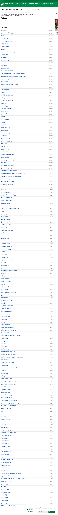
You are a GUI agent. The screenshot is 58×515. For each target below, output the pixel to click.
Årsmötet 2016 (3, 376)
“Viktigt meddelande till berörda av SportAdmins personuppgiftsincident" (13, 73)
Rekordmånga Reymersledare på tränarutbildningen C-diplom (11, 335)
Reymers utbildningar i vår (5, 497)
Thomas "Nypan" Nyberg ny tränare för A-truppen (9, 503)
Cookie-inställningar (4, 511)
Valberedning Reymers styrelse (6, 224)
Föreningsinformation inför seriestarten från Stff (9, 171)
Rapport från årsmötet (4, 143)
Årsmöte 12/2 (3, 124)
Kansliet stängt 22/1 (4, 500)
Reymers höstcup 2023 (5, 119)
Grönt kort (2, 340)
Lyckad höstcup (3, 411)
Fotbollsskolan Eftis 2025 (5, 89)
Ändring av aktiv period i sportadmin (7, 305)
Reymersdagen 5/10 (4, 484)
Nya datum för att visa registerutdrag (7, 184)
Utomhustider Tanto (4, 325)
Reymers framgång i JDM (5, 244)
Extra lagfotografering (4, 438)
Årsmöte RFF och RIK (4, 106)
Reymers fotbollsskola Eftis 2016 (6, 387)
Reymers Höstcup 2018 (5, 248)
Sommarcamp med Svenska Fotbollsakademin (8, 354)
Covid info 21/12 (4, 152)
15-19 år (13, 1)
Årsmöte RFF (3, 122)
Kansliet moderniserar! (4, 338)
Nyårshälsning (3, 105)
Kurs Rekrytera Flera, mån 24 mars (6, 495)
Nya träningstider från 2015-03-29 (6, 462)
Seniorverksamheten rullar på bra (6, 132)
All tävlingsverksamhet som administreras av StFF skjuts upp (11, 170)
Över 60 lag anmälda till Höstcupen (6, 200)
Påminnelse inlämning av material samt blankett (9, 292)
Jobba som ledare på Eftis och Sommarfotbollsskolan (10, 208)
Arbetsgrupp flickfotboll (5, 368)
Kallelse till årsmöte (4, 303)
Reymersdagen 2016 (4, 373)
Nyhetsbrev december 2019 (5, 186)
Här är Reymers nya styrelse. (5, 492)
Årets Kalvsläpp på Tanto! (5, 494)
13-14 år (18, 1)
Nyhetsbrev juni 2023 (4, 117)
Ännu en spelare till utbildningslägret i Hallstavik (9, 432)
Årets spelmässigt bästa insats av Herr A (7, 232)
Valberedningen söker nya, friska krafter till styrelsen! (9, 84)
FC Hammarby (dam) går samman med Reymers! (9, 400)
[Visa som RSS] (38, 9)
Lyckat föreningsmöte (4, 54)
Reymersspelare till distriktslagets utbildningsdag (9, 405)
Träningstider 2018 (4, 251)
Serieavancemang (4, 114)
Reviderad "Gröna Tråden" (5, 289)
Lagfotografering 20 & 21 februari (6, 378)
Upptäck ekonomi (4, 65)
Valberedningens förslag (5, 46)
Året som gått (3, 386)
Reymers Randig (3, 486)
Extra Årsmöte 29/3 (4, 135)
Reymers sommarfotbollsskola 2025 (7, 70)
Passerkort (3, 322)
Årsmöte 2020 (3, 189)
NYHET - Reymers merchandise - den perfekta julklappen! (10, 52)
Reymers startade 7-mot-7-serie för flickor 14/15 (9, 225)
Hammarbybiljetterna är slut (5, 419)
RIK (2, 1)
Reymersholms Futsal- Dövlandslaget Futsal (8, 259)
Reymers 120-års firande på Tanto (6, 197)
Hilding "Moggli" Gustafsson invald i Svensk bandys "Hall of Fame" (12, 357)
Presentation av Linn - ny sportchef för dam (8, 108)
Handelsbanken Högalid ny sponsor (7, 95)
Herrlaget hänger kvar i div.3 (5, 138)
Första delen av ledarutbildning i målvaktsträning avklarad (10, 33)
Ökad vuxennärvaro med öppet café (7, 456)
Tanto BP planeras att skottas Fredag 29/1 (8, 144)
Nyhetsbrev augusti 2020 (5, 159)
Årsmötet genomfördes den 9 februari (7, 181)
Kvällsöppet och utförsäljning (6, 295)
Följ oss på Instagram (4, 213)
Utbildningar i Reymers (4, 217)
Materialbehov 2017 (4, 314)
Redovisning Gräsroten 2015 (5, 402)
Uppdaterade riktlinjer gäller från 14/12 (7, 154)
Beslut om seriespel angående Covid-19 (7, 167)
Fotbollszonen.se (4, 254)
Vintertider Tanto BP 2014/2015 (6, 481)
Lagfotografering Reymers (5, 465)
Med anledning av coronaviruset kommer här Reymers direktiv (11, 176)
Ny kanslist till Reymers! (5, 278)
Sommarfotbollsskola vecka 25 (6, 203)
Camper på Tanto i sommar (5, 271)
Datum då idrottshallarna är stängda (11, 9)
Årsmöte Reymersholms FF (5, 133)
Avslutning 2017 (3, 260)
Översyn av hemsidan (4, 268)
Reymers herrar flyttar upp (5, 157)
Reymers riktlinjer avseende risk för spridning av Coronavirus (11, 179)
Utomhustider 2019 (4, 214)
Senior (8, 1)
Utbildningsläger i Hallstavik (5, 433)
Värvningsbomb (3, 343)
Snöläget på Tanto (4, 319)
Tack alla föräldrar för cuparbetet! (6, 321)
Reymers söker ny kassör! (5, 265)
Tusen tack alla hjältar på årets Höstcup (7, 194)
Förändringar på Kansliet (5, 257)
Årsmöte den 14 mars (4, 98)
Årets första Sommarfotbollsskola (6, 240)
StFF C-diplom (3, 406)
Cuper (42, 1)
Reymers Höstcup (4, 30)
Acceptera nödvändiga (43, 511)
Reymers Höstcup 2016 (5, 332)
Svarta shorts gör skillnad (5, 149)
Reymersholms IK (4, 262)
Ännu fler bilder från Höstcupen (6, 408)
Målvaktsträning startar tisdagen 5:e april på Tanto (9, 360)
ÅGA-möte (3, 457)
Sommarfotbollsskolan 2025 (5, 68)
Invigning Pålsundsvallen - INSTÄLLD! (7, 352)
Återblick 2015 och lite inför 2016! (6, 397)
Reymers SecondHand (4, 130)
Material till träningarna (4, 276)
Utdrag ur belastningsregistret (6, 192)
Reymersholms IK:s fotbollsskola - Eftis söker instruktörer (10, 403)
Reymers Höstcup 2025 (5, 60)
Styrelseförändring (4, 468)
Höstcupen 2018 (4, 227)
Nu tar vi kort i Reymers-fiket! (5, 441)
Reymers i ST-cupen (4, 470)
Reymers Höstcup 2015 (5, 416)
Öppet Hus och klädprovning (6, 222)
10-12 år (22, 1)
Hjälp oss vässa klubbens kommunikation (8, 375)
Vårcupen (2, 97)
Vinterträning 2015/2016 (5, 427)
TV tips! (2, 502)
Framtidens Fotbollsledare (5, 243)
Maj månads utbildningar (5, 32)
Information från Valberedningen (6, 308)
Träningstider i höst (4, 348)
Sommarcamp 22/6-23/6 (5, 448)
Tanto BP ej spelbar (4, 302)
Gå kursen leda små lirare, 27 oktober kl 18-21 (8, 330)
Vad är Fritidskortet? (4, 57)
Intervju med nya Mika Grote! (5, 38)
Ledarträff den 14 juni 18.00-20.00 (6, 435)
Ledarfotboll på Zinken (5, 440)
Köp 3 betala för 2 (4, 306)
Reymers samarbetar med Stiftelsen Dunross (8, 395)
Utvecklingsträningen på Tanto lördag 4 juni (8, 351)
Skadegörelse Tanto (4, 297)
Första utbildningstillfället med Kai (6, 479)
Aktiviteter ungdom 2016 (5, 394)
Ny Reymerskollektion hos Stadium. (7, 79)
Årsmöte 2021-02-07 (4, 151)
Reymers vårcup (3, 44)
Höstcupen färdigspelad (5, 140)
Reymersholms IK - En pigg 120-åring (7, 198)
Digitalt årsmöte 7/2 (4, 146)
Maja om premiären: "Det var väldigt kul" (7, 165)
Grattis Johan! (3, 35)
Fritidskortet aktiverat (4, 43)
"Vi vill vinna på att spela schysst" (6, 168)
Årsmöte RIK (3, 36)
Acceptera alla (51, 511)
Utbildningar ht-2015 (4, 429)
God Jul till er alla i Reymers (5, 219)
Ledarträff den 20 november (5, 324)
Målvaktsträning (3, 252)
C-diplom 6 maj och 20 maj (5, 275)
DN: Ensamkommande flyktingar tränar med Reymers (9, 367)
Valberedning (3, 49)
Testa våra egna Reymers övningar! (6, 41)
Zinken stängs (3, 424)
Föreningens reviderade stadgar (6, 389)
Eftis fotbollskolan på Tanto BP (6, 451)
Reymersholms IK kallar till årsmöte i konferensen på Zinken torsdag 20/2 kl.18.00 (14, 76)
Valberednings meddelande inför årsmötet (8, 78)
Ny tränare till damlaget (5, 190)
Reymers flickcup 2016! (5, 341)
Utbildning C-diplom (4, 346)
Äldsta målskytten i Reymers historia (7, 230)
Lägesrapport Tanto (4, 313)
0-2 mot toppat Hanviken (5, 238)
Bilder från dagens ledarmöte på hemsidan (8, 505)
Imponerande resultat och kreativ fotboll (7, 241)
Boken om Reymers (4, 206)
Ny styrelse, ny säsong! (5, 454)
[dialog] (41, 509)
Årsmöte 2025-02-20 (4, 81)
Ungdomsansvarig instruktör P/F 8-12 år (7, 300)
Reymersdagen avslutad (5, 483)
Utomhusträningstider (4, 216)
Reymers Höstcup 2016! (5, 349)
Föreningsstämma (4, 90)
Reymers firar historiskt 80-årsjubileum (7, 141)
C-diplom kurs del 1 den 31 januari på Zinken (8, 384)
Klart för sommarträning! (5, 359)
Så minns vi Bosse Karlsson (5, 162)
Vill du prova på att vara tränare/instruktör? (8, 421)
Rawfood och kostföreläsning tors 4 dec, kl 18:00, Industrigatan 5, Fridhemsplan (14, 478)
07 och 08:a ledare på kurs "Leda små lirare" (8, 422)
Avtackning (3, 287)
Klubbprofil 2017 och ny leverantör (6, 294)
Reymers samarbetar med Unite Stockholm (8, 267)
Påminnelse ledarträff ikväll (5, 316)
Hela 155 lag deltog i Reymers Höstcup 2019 (8, 195)
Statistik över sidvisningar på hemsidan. (7, 475)
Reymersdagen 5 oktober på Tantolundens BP (8, 487)
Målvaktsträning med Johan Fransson (7, 430)
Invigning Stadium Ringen (5, 286)
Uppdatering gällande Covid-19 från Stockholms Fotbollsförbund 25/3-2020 (13, 173)
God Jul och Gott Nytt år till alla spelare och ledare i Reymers (11, 473)
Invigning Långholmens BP (5, 333)
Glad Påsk (2, 211)
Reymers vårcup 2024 (4, 111)
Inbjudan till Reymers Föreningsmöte (7, 100)
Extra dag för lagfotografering (6, 446)
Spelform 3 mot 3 (4, 103)
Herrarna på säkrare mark (5, 489)
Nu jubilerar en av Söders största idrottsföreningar (9, 205)
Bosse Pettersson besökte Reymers (7, 298)
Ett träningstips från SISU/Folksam (6, 249)
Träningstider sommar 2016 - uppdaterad (7, 362)
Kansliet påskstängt (4, 365)
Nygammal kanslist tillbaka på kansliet (7, 160)
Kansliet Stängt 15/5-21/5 (5, 443)
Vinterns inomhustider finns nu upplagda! (7, 327)
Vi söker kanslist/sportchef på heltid (7, 71)
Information (3, 92)
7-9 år (27, 1)
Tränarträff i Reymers (4, 370)
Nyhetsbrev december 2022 (5, 127)
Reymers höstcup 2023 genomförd (7, 113)
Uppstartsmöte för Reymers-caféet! (7, 459)
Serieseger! (3, 116)
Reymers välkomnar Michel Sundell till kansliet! (8, 381)
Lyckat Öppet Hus (4, 221)
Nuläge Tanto (3, 284)
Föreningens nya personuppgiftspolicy (7, 246)
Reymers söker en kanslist (5, 392)
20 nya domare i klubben (5, 279)
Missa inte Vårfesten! (4, 63)
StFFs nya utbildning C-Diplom (6, 476)
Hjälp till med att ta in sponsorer (6, 281)
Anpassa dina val (30, 511)
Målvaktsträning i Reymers (5, 379)
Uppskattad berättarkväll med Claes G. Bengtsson (9, 270)
